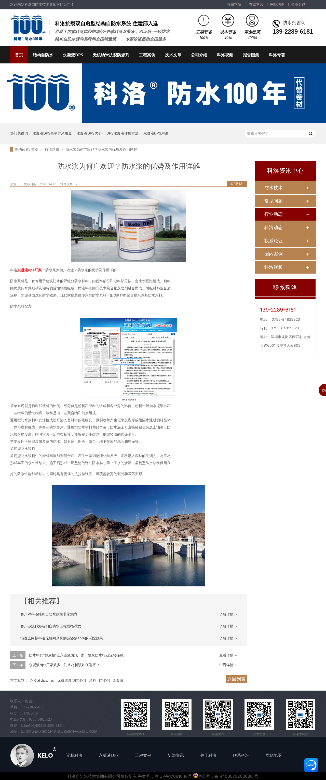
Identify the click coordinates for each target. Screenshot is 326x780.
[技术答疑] (259, 714)
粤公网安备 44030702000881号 (228, 776)
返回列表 (237, 184)
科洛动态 (273, 227)
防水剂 (104, 680)
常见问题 (273, 201)
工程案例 (147, 55)
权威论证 (273, 240)
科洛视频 (225, 55)
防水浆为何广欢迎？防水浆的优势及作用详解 (101, 149)
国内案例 (273, 254)
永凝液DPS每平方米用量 (52, 133)
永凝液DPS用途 (155, 133)
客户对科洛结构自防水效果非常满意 (48, 614)
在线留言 (256, 4)
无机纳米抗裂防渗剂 (111, 55)
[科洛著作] (218, 714)
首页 (19, 55)
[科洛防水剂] (163, 121)
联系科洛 (241, 755)
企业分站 (298, 4)
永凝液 (118, 680)
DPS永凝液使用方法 (122, 133)
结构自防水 (43, 55)
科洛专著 (277, 55)
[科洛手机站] (300, 714)
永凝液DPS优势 (89, 133)
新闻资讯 (176, 755)
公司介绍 (199, 55)
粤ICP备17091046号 (173, 776)
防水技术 (273, 187)
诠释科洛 (74, 755)
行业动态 (52, 149)
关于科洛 (208, 755)
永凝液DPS (73, 55)
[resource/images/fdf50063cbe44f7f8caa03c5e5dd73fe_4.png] (176, 714)
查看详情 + (228, 655)
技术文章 (173, 55)
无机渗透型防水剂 (71, 680)
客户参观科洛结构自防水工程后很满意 (50, 626)
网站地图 (277, 4)
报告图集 (251, 55)
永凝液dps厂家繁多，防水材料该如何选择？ (64, 665)
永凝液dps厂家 (29, 270)
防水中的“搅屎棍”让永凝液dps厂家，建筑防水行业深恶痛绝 (76, 655)
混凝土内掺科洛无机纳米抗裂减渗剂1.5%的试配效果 (61, 638)
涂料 (92, 680)
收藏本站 (234, 4)
